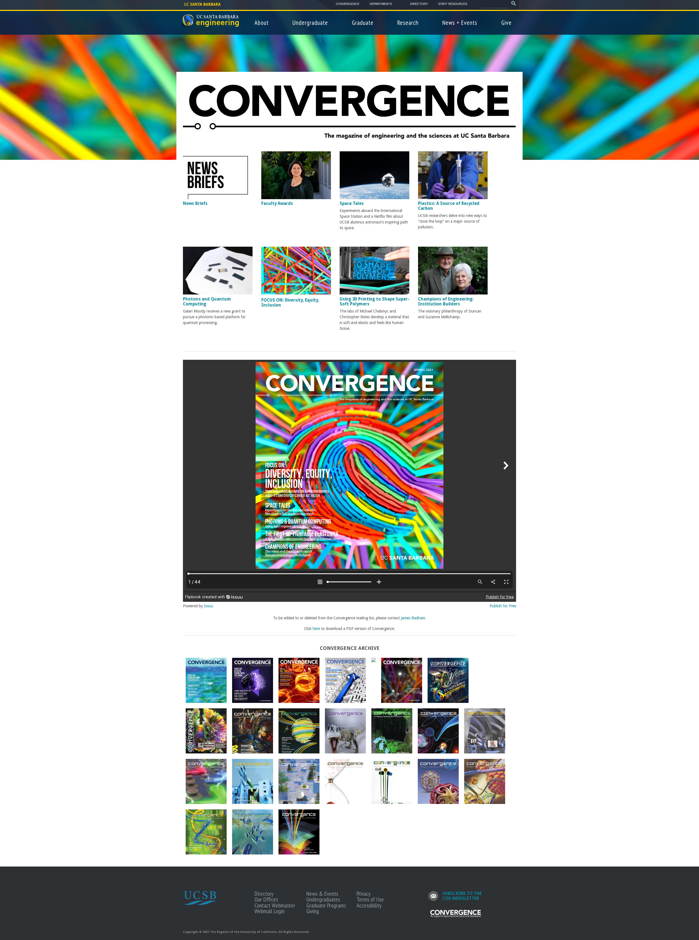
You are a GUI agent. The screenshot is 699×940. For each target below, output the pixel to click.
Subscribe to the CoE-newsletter (462, 896)
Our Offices (266, 899)
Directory (419, 3)
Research (408, 22)
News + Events (459, 22)
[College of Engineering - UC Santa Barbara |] (211, 25)
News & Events (322, 893)
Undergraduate (310, 22)
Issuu (208, 606)
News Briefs (195, 203)
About (261, 22)
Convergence (347, 3)
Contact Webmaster (274, 905)
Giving (312, 911)
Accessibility (369, 905)
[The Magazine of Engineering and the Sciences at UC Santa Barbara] (455, 916)
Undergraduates (323, 899)
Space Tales (352, 203)
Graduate (363, 22)
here (316, 628)
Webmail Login (269, 911)
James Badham (413, 618)
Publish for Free (503, 606)
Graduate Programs (326, 905)
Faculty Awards (277, 203)
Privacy (364, 893)
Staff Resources (452, 3)
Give (506, 22)
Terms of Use (370, 899)
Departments (381, 3)
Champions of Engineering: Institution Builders (445, 302)
